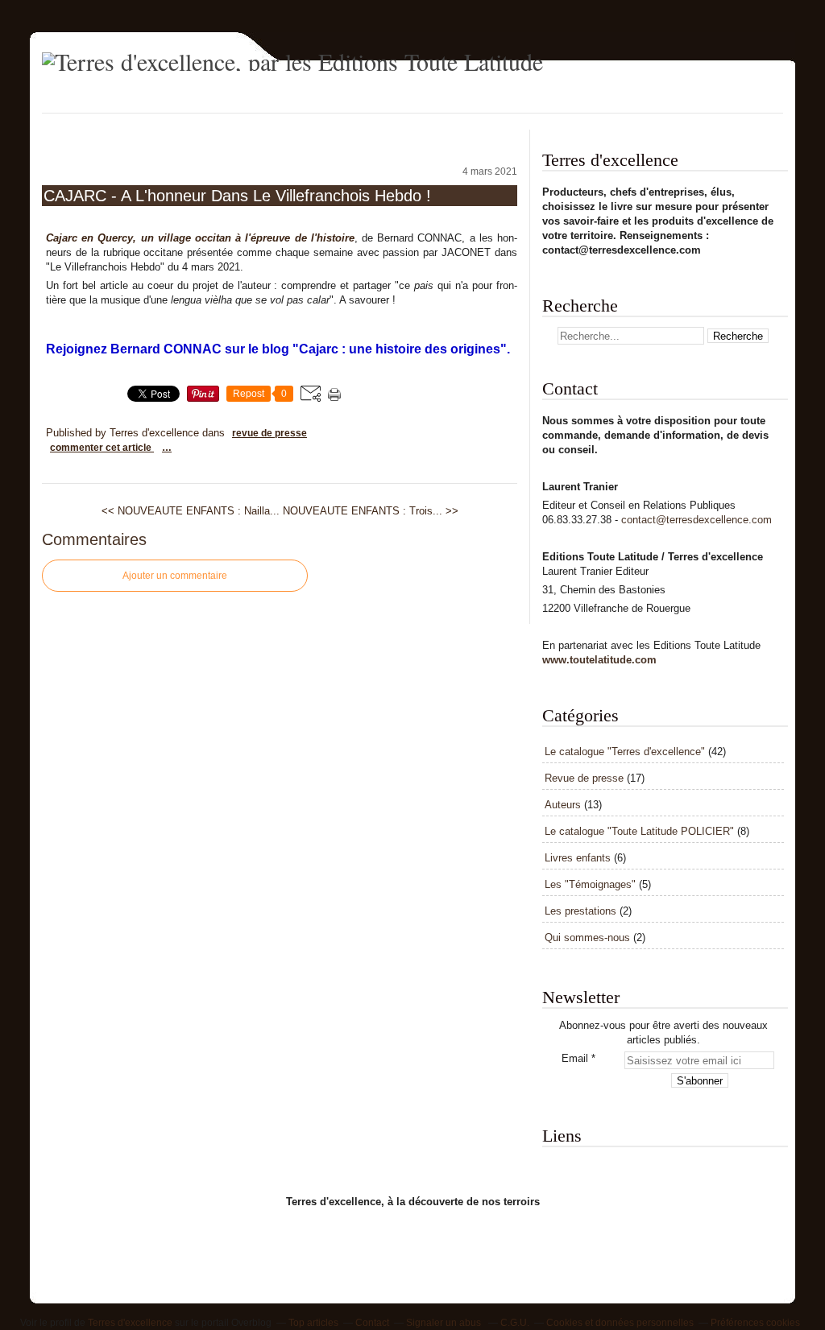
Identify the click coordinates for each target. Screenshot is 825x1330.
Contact (372, 1322)
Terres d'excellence (130, 1322)
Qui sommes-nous (587, 937)
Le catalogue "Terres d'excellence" (625, 752)
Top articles (313, 1322)
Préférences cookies (755, 1322)
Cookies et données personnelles (620, 1322)
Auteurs (563, 805)
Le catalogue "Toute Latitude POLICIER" (639, 831)
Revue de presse (269, 433)
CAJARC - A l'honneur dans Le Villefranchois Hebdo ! (237, 195)
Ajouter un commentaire (174, 575)
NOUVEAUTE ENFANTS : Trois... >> (370, 511)
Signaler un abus (444, 1322)
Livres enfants (578, 858)
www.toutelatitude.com (599, 660)
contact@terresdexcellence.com (696, 520)
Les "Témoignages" (590, 884)
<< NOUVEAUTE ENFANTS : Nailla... (191, 511)
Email (575, 1058)
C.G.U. (514, 1322)
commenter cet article (102, 447)
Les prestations (580, 911)
